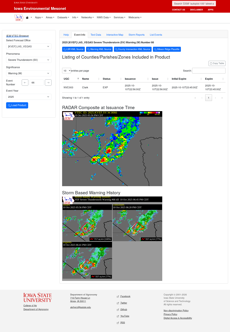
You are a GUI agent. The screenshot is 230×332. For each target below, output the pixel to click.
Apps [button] (38, 17)
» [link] (222, 97)
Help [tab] (66, 34)
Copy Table (218, 63)
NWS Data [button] (103, 17)
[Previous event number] (25, 82)
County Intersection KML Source (134, 49)
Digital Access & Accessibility (178, 317)
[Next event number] (48, 82)
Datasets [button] (62, 17)
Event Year (12, 90)
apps (210, 9)
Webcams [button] (134, 17)
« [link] (195, 97)
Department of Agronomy (36, 309)
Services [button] (118, 17)
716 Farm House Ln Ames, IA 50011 (80, 299)
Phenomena (13, 53)
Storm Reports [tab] (137, 34)
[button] (28, 18)
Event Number (10, 82)
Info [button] (74, 17)
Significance (13, 67)
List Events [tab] (156, 34)
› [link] (215, 97)
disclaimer (196, 9)
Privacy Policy (170, 314)
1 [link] (208, 97)
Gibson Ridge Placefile (167, 49)
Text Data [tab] (96, 34)
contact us (178, 9)
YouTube (124, 315)
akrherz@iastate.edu (80, 307)
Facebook (125, 296)
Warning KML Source (100, 49)
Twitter (123, 302)
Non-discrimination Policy (176, 310)
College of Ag (30, 305)
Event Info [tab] (79, 34)
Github (123, 309)
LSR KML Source (74, 49)
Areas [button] (49, 17)
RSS (122, 322)
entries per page (80, 70)
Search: (187, 70)
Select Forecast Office (18, 40)
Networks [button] (86, 17)
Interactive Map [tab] (114, 34)
